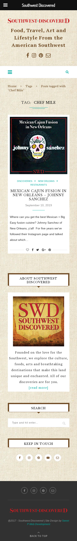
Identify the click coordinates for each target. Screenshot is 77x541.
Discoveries (24, 181)
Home (12, 86)
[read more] (38, 387)
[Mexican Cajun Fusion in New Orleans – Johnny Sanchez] (38, 145)
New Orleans (46, 181)
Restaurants (38, 185)
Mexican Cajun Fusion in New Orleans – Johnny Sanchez (38, 195)
